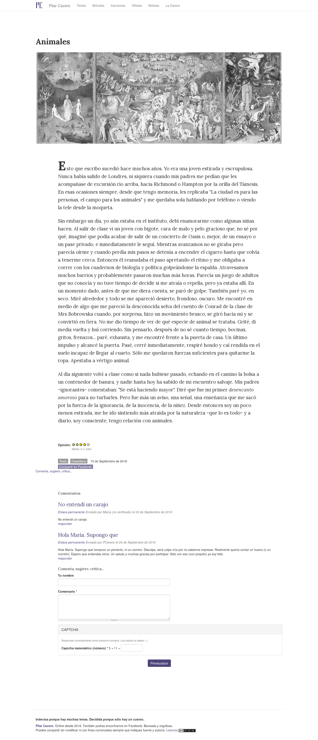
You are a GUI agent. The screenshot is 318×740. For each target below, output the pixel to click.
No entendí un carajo (83, 504)
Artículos (98, 5)
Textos (81, 5)
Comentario (67, 591)
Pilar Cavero (59, 5)
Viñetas (137, 5)
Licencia (172, 730)
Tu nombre (66, 575)
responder (65, 523)
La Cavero (173, 5)
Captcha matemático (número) (84, 648)
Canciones (118, 5)
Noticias (153, 5)
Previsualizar (159, 663)
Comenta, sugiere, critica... (54, 471)
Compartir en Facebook (75, 467)
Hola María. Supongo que (88, 535)
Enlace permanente (71, 512)
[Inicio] (42, 5)
